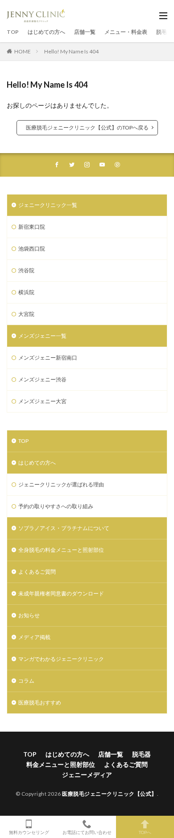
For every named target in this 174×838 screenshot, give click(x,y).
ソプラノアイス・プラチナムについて (63, 528)
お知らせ (29, 615)
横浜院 (26, 292)
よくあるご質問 (37, 571)
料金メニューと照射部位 (60, 764)
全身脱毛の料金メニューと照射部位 (61, 550)
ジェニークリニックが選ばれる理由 (61, 484)
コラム (26, 680)
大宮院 (26, 314)
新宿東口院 (31, 226)
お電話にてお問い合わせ (87, 832)
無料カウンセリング (29, 832)
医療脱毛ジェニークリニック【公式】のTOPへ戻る (87, 127)
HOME (22, 51)
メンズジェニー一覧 (42, 335)
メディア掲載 (34, 637)
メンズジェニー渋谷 (42, 379)
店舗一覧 (84, 31)
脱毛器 (141, 754)
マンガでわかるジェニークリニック (61, 659)
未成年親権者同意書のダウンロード (61, 593)
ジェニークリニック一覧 (47, 205)
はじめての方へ (46, 31)
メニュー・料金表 (125, 31)
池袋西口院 (31, 248)
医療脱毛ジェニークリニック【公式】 (109, 793)
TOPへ (145, 832)
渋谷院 (26, 270)
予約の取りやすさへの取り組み (55, 506)
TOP (13, 31)
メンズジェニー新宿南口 (47, 357)
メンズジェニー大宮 (42, 401)
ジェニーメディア (87, 774)
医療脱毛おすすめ (39, 702)
